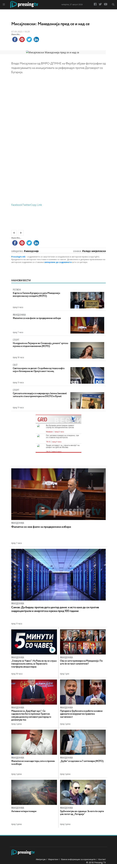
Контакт (102, 859)
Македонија (32, 251)
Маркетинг (53, 859)
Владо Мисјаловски (95, 251)
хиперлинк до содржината (58, 262)
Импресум (41, 859)
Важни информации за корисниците (78, 859)
